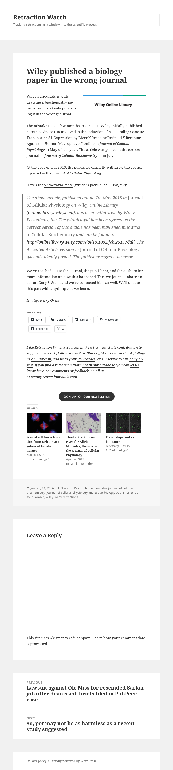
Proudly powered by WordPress (73, 761)
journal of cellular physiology (66, 493)
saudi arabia (35, 497)
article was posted (101, 149)
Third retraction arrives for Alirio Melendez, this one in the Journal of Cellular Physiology (82, 446)
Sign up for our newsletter (87, 397)
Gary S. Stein (49, 282)
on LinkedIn (41, 359)
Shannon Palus (71, 488)
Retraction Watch (40, 17)
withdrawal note (58, 185)
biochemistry (97, 488)
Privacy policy (36, 761)
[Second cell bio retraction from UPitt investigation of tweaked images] (44, 423)
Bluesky (92, 353)
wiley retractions (66, 497)
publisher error (126, 493)
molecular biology (101, 493)
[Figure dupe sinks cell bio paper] (123, 423)
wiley (49, 497)
